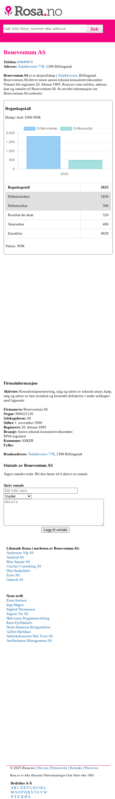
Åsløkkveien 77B (31, 66)
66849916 (25, 62)
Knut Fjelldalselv (19, 623)
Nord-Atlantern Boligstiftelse (28, 627)
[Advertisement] (57, 316)
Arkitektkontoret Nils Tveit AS (29, 636)
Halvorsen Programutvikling (27, 618)
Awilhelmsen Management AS (29, 640)
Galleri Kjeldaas (18, 632)
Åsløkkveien (67, 75)
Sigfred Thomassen (20, 609)
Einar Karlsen (16, 600)
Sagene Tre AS (17, 614)
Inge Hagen (15, 605)
